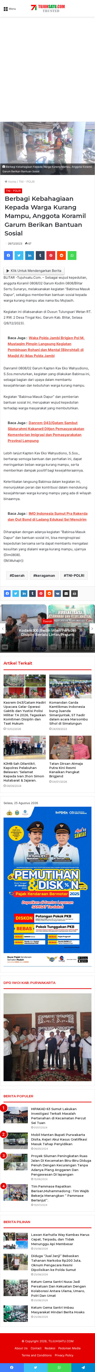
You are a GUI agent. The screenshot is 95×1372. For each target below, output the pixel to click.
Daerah (18, 575)
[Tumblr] (40, 255)
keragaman (45, 575)
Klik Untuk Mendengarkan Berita (36, 271)
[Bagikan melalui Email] (66, 593)
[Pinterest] (50, 255)
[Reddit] (61, 255)
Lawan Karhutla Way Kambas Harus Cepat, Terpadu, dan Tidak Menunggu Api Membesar (60, 1239)
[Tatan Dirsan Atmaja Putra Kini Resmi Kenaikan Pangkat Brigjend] (70, 747)
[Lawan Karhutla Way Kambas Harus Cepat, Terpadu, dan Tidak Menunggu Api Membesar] (16, 1241)
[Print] (74, 593)
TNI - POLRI (26, 181)
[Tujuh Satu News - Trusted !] (47, 8)
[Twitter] (19, 255)
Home (11, 181)
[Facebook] (8, 255)
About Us (21, 1348)
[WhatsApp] (72, 255)
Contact (36, 1348)
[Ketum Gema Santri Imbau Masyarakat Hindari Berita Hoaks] (16, 1313)
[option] (47, 628)
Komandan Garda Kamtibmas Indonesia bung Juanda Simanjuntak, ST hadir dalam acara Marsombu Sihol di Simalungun (68, 713)
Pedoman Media (69, 1348)
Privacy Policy (64, 1355)
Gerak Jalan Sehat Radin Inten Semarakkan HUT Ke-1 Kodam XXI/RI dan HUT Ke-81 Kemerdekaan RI (47, 632)
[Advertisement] (47, 70)
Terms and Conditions (37, 1355)
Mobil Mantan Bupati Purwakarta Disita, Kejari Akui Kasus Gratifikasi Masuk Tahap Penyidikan (59, 1139)
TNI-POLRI (75, 575)
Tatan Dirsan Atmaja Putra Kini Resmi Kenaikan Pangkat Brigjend (66, 770)
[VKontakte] (57, 593)
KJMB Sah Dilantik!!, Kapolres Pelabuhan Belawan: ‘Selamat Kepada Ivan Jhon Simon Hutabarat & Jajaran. (24, 772)
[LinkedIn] (29, 255)
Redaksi (50, 1348)
